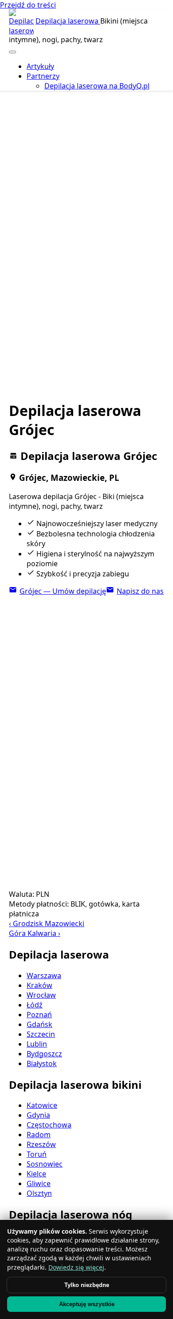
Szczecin (41, 1034)
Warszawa (44, 975)
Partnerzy (43, 76)
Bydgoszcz (44, 1054)
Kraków (39, 985)
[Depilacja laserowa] (21, 22)
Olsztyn (39, 1193)
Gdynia (38, 1115)
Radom (39, 1134)
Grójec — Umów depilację (63, 591)
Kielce (36, 1174)
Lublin (37, 1044)
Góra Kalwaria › (34, 933)
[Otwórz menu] (12, 52)
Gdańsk (39, 1024)
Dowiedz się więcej (76, 1267)
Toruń (37, 1154)
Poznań (39, 1014)
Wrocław (41, 995)
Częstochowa (49, 1125)
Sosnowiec (45, 1164)
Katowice (42, 1105)
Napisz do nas (140, 591)
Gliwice (39, 1183)
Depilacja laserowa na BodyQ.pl (96, 86)
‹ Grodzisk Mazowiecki (46, 923)
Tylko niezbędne (86, 1285)
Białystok (42, 1063)
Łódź (35, 1005)
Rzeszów (41, 1144)
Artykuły (40, 66)
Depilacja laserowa (67, 21)
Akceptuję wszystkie (86, 1304)
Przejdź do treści (28, 5)
